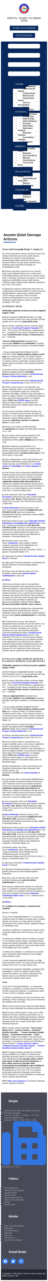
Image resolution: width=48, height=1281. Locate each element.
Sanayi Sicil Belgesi (25, 175)
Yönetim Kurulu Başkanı (26, 90)
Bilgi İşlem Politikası (24, 134)
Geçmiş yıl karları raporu (27, 1043)
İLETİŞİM (19, 206)
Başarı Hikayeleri (30, 201)
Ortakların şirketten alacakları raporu (19, 1046)
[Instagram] (21, 1261)
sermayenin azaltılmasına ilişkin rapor (20, 894)
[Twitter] (13, 1261)
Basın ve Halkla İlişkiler (26, 150)
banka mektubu (32, 466)
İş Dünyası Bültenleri (24, 198)
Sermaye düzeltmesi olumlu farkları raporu (23, 1047)
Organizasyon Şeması (26, 99)
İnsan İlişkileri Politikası (26, 138)
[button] (24, 60)
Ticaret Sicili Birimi (25, 164)
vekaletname (13, 543)
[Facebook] (5, 1261)
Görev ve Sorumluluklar (24, 104)
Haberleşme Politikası (25, 129)
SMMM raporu (23, 400)
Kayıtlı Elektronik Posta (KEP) (27, 180)
